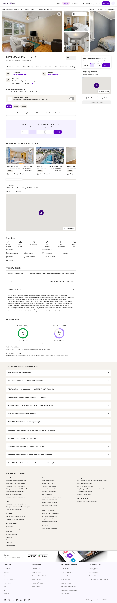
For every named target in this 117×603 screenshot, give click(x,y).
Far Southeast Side (11, 534)
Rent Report (36, 586)
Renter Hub (36, 568)
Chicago (26, 9)
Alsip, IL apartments (47, 494)
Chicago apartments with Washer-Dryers (18, 489)
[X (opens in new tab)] (17, 600)
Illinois (9, 9)
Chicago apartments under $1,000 (16, 504)
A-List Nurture (65, 579)
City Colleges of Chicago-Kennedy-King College (91, 489)
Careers (6, 572)
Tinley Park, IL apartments (49, 505)
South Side (9, 542)
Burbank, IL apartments (49, 489)
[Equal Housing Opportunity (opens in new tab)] (5, 600)
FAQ (5, 590)
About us (7, 568)
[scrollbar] (41, 179)
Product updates (9, 579)
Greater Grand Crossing (13, 529)
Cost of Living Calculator (40, 576)
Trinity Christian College (84, 491)
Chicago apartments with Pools (15, 486)
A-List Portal (65, 568)
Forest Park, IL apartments (49, 499)
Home (3, 9)
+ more (32, 83)
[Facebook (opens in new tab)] (13, 600)
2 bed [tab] (16, 106)
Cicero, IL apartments (48, 480)
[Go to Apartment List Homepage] (8, 3)
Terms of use (93, 572)
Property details (61, 67)
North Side (34, 9)
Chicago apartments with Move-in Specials (19, 506)
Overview (10, 67)
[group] (20, 155)
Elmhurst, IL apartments (49, 491)
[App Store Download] (32, 556)
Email (90, 98)
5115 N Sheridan (13, 166)
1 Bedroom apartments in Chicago (16, 516)
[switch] (41, 98)
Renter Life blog (37, 583)
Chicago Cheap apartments (14, 509)
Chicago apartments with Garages (16, 480)
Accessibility (93, 576)
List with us (88, 3)
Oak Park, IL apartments (49, 486)
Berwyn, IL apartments (48, 483)
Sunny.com (7, 583)
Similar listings (28, 67)
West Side (9, 531)
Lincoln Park (9, 526)
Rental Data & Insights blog (69, 590)
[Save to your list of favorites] (59, 14)
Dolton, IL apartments (48, 508)
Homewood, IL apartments (49, 502)
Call (105, 98)
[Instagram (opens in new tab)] (25, 600)
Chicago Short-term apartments (87, 501)
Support (6, 586)
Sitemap (6, 593)
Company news (9, 576)
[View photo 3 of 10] (76, 21)
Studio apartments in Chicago (15, 519)
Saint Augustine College (84, 483)
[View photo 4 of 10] (102, 31)
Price (18, 67)
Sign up (106, 3)
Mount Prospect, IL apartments (51, 513)
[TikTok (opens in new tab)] (29, 600)
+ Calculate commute (19, 74)
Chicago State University (84, 494)
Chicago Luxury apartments (14, 494)
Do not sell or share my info (98, 579)
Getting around (75, 67)
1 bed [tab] (9, 106)
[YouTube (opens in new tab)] (21, 600)
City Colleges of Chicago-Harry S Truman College (92, 480)
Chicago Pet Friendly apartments (16, 497)
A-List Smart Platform (68, 572)
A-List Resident (66, 583)
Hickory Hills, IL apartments (49, 521)
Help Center (65, 593)
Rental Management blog (69, 586)
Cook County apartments (49, 528)
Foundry (40, 166)
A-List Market (65, 576)
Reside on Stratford (74, 166)
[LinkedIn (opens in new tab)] (9, 600)
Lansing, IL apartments (48, 510)
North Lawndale (10, 545)
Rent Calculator (37, 579)
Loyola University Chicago (85, 486)
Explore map (70, 228)
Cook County (18, 9)
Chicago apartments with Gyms (15, 483)
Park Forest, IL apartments (49, 516)
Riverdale (8, 540)
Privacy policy (93, 568)
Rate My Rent (36, 572)
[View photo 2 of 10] (76, 42)
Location (39, 67)
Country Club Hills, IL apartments (51, 497)
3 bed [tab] (24, 106)
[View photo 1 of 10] (32, 31)
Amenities (48, 67)
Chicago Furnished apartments (15, 491)
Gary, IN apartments (47, 519)
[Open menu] (113, 3)
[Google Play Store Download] (43, 556)
